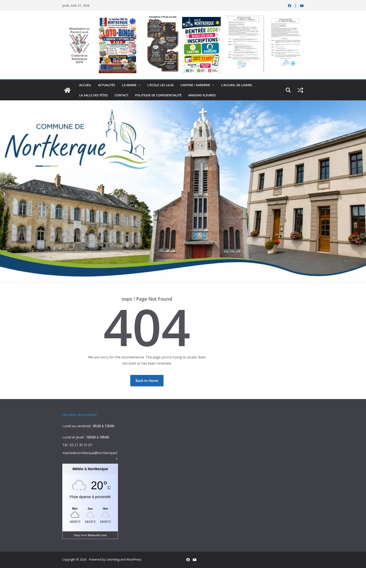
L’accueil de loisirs (236, 85)
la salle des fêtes (93, 95)
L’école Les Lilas (160, 85)
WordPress (133, 559)
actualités (106, 85)
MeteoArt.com (97, 535)
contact (121, 95)
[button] (138, 85)
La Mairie (129, 85)
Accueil (85, 85)
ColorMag (112, 559)
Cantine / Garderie (195, 85)
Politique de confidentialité (158, 95)
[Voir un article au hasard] (300, 90)
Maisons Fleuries (202, 95)
